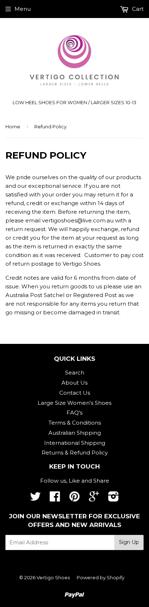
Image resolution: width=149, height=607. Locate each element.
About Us (74, 382)
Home (12, 126)
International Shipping (74, 442)
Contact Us (74, 392)
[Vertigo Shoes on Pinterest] (74, 498)
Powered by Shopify (100, 577)
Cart (137, 8)
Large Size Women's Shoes (74, 402)
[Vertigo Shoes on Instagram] (113, 498)
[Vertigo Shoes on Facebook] (55, 498)
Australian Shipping (74, 432)
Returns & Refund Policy (75, 452)
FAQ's (74, 412)
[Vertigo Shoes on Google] (94, 498)
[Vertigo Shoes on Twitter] (35, 498)
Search (74, 372)
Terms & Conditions (74, 422)
